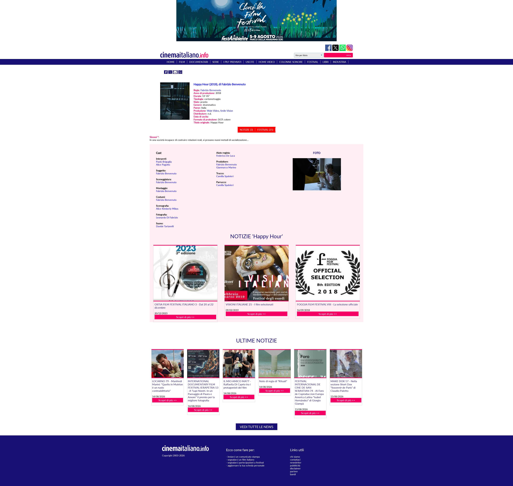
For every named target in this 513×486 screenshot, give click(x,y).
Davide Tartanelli (165, 226)
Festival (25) (265, 129)
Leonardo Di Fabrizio (167, 217)
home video (267, 61)
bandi (293, 474)
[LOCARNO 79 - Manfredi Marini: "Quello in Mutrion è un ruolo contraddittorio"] (167, 363)
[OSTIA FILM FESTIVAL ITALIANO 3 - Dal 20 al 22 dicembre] (185, 273)
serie (215, 61)
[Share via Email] (175, 72)
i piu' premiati (232, 61)
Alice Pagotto (163, 164)
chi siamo (295, 456)
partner (294, 471)
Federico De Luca (225, 155)
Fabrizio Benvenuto (211, 90)
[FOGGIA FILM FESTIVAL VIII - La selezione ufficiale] (328, 273)
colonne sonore (291, 61)
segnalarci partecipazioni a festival (246, 462)
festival (312, 61)
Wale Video (213, 110)
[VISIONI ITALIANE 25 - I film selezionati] (257, 273)
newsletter (295, 462)
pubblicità (295, 465)
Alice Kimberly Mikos (167, 208)
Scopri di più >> (185, 317)
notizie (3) (246, 129)
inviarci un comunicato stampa (244, 456)
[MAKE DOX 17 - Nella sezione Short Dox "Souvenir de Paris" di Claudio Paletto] (346, 363)
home (171, 61)
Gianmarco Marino (226, 167)
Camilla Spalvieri (225, 176)
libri (326, 61)
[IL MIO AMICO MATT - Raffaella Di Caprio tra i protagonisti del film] (239, 363)
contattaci (295, 459)
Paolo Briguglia (164, 161)
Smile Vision (226, 110)
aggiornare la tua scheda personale (246, 465)
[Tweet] (335, 50)
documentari (198, 61)
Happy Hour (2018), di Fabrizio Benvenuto (220, 84)
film (182, 61)
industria (339, 61)
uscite (250, 61)
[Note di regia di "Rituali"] (275, 363)
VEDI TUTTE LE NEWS (256, 427)
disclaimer (295, 468)
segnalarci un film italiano (241, 459)
